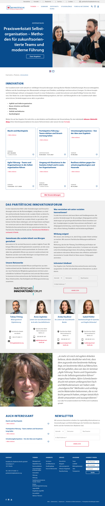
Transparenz (76, 471)
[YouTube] (11, 499)
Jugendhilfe (35, 488)
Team (74, 461)
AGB (48, 501)
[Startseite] (15, 7)
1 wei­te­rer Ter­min (12, 154)
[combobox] (58, 278)
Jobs (74, 468)
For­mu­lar (67, 122)
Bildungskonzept (77, 466)
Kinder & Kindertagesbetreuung (38, 485)
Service (59, 1)
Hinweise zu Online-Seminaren (73, 501)
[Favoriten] (95, 6)
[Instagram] (8, 499)
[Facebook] (6, 499)
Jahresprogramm (64, 466)
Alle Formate (91, 465)
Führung (34, 475)
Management (36, 461)
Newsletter (26, 1)
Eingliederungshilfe (38, 491)
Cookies (70, 1)
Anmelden (98, 6)
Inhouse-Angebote (64, 468)
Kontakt (36, 1)
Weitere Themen (37, 495)
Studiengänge (66, 6)
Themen (33, 6)
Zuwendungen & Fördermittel (36, 469)
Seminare (44, 6)
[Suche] (92, 6)
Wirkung (34, 477)
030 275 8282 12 (13, 471)
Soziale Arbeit (38, 481)
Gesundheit (35, 493)
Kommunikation (37, 466)
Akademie (48, 1)
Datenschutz (54, 501)
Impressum (61, 501)
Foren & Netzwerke (81, 6)
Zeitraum (90, 469)
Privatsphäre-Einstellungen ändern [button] (90, 501)
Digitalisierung (36, 463)
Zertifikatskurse (50, 463)
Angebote (49, 457)
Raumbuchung (63, 471)
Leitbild (75, 463)
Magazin (61, 463)
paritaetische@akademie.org (90, 1)
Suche (92, 472)
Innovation (35, 473)
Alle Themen (91, 462)
